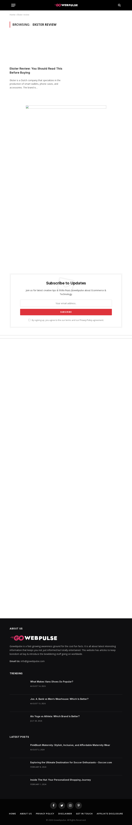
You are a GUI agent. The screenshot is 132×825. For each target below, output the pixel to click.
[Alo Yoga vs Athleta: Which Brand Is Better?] (18, 720)
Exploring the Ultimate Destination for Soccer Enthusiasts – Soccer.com (71, 762)
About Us (26, 813)
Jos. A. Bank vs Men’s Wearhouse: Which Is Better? (59, 699)
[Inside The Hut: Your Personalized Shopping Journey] (18, 784)
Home (12, 14)
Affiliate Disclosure (110, 813)
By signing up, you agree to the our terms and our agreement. (67, 320)
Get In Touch (84, 813)
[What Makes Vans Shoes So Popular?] (18, 686)
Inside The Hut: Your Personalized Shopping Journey (60, 779)
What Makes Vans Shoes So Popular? (51, 681)
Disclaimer (65, 813)
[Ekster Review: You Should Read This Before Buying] (36, 49)
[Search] (119, 5)
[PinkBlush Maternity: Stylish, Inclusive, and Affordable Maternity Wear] (18, 749)
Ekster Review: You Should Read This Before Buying (36, 70)
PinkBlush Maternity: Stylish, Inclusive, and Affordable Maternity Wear (70, 745)
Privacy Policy (86, 320)
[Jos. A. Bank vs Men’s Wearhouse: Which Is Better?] (18, 703)
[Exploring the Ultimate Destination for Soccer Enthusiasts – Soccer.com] (18, 767)
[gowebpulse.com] (66, 5)
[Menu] (13, 5)
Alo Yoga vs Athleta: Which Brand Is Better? (55, 716)
